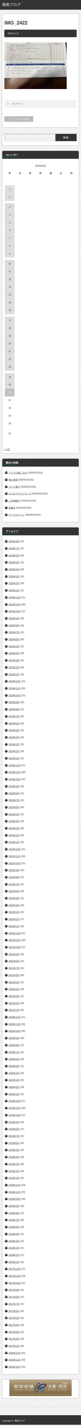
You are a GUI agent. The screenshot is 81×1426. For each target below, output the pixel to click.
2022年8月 (14, 877)
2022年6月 (14, 891)
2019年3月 (14, 1164)
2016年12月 (15, 1353)
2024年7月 (14, 716)
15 (10, 302)
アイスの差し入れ (18, 472)
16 (10, 310)
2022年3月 (14, 912)
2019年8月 (14, 1129)
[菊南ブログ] (18, 4)
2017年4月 (14, 1325)
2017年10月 (15, 1283)
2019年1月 (14, 1178)
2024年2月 (14, 751)
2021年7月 (14, 968)
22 (10, 359)
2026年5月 (14, 562)
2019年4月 (14, 1157)
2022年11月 (15, 856)
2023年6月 (14, 807)
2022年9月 (14, 870)
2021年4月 (14, 989)
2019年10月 (15, 1115)
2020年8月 (14, 1045)
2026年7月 (14, 548)
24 (10, 377)
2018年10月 (15, 1199)
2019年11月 (15, 1108)
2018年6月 (14, 1227)
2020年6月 (14, 1059)
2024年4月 (14, 737)
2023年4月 (14, 821)
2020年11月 (15, 1024)
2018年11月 (15, 1192)
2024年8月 (14, 709)
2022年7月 (14, 884)
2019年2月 (14, 1171)
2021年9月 (14, 954)
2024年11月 (15, 688)
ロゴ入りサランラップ (20, 493)
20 (10, 343)
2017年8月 (14, 1297)
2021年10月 (15, 947)
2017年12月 (15, 1269)
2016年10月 (15, 1367)
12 (10, 279)
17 (10, 320)
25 (10, 384)
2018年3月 (14, 1248)
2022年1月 (14, 926)
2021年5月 (14, 982)
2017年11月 (15, 1276)
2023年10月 (15, 779)
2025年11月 (15, 604)
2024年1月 (14, 758)
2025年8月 (14, 625)
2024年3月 (14, 744)
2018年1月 (14, 1262)
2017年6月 (14, 1311)
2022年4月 (14, 905)
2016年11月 (15, 1360)
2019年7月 (14, 1136)
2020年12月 (15, 1017)
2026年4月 (14, 569)
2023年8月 (14, 793)
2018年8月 (14, 1213)
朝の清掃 (13, 479)
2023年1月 (14, 842)
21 (10, 351)
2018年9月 (14, 1206)
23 (10, 367)
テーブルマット (17, 515)
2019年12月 (15, 1101)
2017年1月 (14, 1346)
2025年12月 (15, 597)
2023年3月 (14, 828)
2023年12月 (15, 765)
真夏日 (12, 507)
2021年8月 (14, 961)
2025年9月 (14, 618)
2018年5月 (14, 1234)
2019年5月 (14, 1150)
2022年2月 (14, 919)
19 (10, 336)
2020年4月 (14, 1073)
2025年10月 (15, 611)
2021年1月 (14, 1010)
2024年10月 (15, 695)
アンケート (17, 104)
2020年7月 (14, 1052)
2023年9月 (14, 786)
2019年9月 (14, 1122)
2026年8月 (14, 541)
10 (10, 263)
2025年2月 (14, 667)
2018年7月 (14, 1220)
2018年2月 (14, 1255)
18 (10, 328)
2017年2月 (14, 1339)
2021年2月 (14, 1003)
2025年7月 (14, 632)
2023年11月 (15, 772)
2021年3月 (14, 996)
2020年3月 (14, 1080)
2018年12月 (15, 1185)
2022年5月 (14, 898)
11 (10, 271)
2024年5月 (14, 730)
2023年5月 (14, 814)
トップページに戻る (19, 119)
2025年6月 (14, 639)
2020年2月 (14, 1087)
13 (10, 287)
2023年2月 (14, 835)
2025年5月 (14, 646)
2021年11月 (15, 940)
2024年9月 (14, 702)
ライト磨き (14, 487)
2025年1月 (14, 674)
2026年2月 (14, 583)
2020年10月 (15, 1031)
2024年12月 (15, 681)
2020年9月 (14, 1038)
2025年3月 (14, 660)
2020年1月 (14, 1094)
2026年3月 (14, 576)
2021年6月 (14, 975)
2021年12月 (15, 933)
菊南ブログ (20, 1421)
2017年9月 (14, 1290)
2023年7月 (14, 800)
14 (10, 295)
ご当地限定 (14, 500)
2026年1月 (14, 590)
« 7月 (7, 449)
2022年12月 (15, 849)
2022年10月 (15, 863)
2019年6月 (14, 1143)
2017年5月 (14, 1318)
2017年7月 (14, 1304)
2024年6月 (14, 723)
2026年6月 (14, 555)
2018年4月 (14, 1241)
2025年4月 (14, 653)
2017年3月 (14, 1332)
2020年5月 (14, 1066)
